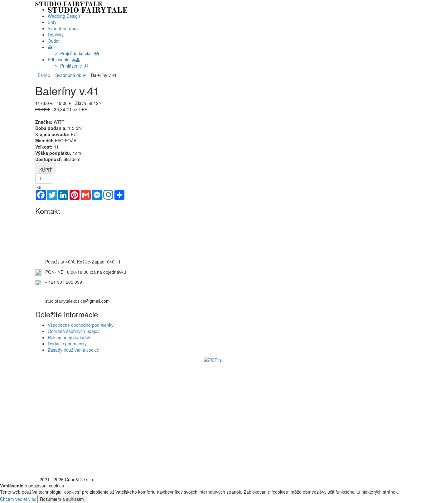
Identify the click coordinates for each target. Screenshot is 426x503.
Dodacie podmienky (67, 343)
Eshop (44, 75)
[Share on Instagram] (108, 195)
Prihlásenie (60, 59)
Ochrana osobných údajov (73, 331)
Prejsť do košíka (77, 53)
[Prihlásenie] (78, 59)
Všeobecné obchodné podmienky (81, 325)
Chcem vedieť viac (18, 499)
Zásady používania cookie (73, 350)
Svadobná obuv (69, 75)
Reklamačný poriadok (69, 337)
